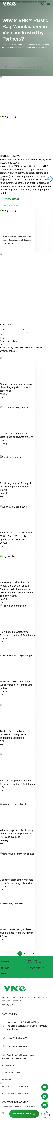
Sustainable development (34, 962)
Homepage (6, 962)
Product (30, 347)
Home (8, 66)
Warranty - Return (11, 1072)
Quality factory (36, 968)
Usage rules (8, 1065)
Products (5, 968)
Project (41, 347)
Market (20, 347)
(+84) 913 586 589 (17, 1037)
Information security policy (16, 1094)
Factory (10, 347)
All (1, 347)
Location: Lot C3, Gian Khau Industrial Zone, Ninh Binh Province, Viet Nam (27, 1026)
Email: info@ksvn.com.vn (21, 1055)
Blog (3, 973)
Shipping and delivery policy (16, 1087)
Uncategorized (8, 351)
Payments (6, 1079)
